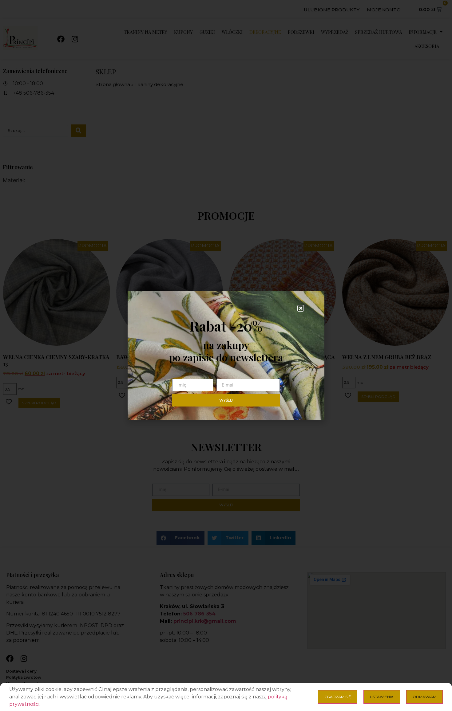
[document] (226, 355)
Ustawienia (382, 696)
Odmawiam (424, 696)
